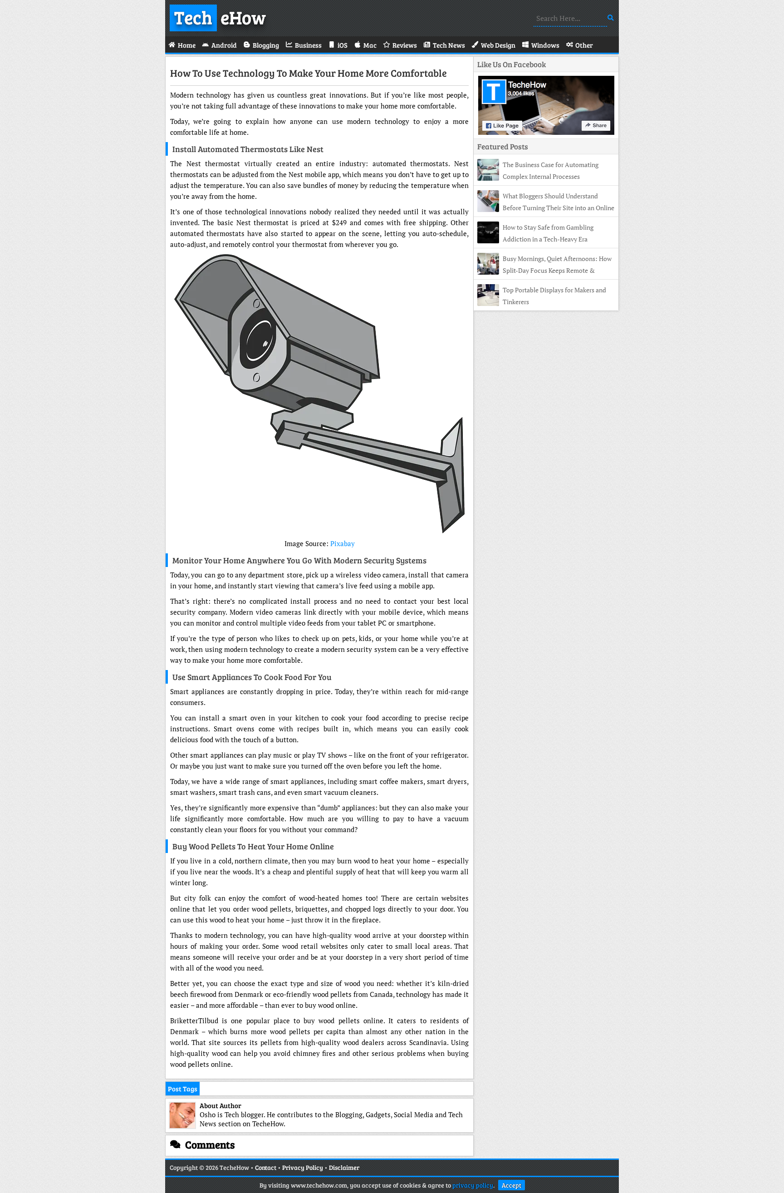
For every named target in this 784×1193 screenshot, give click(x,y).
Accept (511, 1185)
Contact (265, 1167)
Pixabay (342, 543)
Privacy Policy (302, 1167)
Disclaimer (344, 1167)
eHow (220, 17)
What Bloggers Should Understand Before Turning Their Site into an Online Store (545, 208)
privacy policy (472, 1185)
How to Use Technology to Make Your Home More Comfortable (308, 72)
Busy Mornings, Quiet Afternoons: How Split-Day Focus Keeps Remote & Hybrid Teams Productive (544, 270)
